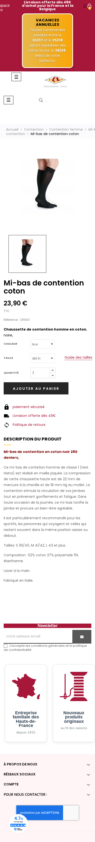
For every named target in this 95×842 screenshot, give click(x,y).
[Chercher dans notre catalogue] (41, 100)
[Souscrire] (81, 637)
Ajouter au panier (36, 388)
